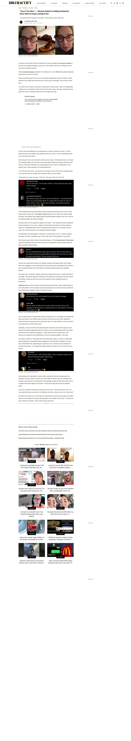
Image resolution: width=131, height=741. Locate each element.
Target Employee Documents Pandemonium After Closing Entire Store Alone (40, 434)
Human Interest (89, 3)
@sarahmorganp (28, 72)
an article (39, 214)
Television (54, 3)
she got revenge (65, 63)
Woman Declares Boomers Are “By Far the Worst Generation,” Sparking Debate (41, 438)
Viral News (25, 7)
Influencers (76, 3)
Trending (65, 3)
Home (19, 7)
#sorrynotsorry (47, 101)
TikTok (35, 7)
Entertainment (41, 3)
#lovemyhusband (30, 101)
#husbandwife (53, 99)
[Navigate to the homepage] (20, 3)
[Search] (111, 3)
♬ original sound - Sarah (32, 104)
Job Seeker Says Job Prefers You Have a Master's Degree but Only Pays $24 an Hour (42, 430)
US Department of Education (64, 240)
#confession (39, 101)
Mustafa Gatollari (31, 21)
